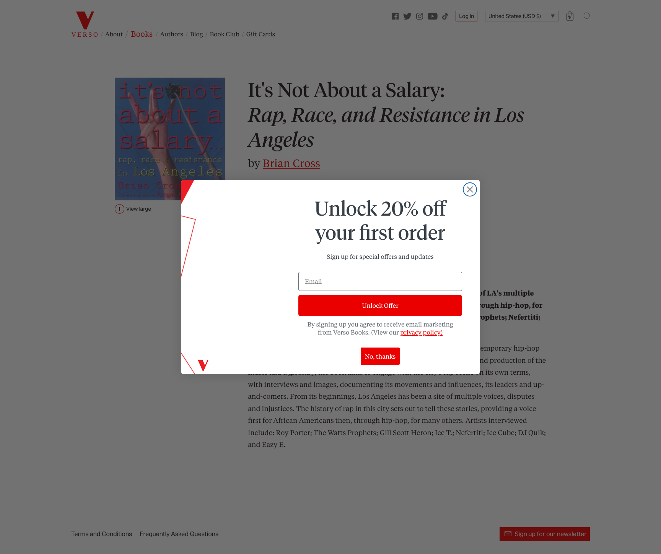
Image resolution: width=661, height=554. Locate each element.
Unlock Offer (380, 305)
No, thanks (380, 356)
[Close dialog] (470, 189)
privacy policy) (421, 332)
